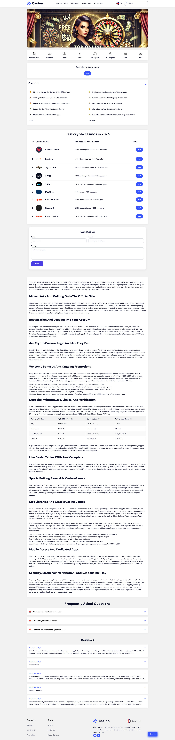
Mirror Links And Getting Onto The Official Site (51, 92)
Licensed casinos (62, 3)
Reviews (92, 120)
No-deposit (31, 730)
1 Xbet (48, 184)
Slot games (75, 3)
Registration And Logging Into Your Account (109, 92)
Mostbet (49, 192)
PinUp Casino (51, 216)
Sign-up (30, 725)
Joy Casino (50, 167)
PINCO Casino (52, 199)
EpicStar (49, 159)
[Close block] (146, 84)
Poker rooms (98, 3)
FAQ (31, 120)
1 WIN (48, 176)
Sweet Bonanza (54, 735)
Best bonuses (86, 3)
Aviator (50, 725)
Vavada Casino (52, 149)
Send (37, 264)
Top (151, 734)
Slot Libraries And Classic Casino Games (107, 109)
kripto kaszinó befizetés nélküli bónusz (82, 526)
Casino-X (49, 208)
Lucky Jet (51, 730)
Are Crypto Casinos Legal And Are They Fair (50, 98)
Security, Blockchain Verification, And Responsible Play (113, 115)
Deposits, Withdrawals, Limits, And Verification (51, 103)
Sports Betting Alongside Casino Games (48, 109)
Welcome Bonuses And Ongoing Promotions (109, 98)
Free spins (31, 735)
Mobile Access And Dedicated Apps (46, 115)
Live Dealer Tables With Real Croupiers (107, 103)
